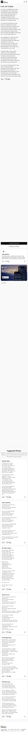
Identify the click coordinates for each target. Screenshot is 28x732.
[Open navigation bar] (25, 2)
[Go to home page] (4, 2)
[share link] (25, 261)
